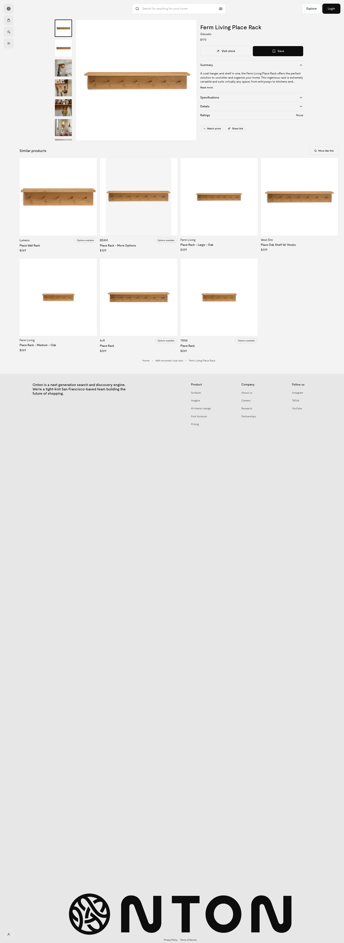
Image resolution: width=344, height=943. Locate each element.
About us (246, 392)
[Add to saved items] (91, 163)
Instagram (297, 392)
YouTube (297, 408)
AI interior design (201, 408)
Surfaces (196, 392)
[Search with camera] (220, 9)
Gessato (205, 34)
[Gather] (9, 20)
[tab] (63, 28)
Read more (206, 87)
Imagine (195, 400)
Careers (246, 400)
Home (146, 360)
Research (246, 408)
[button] (136, 80)
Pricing (195, 424)
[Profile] (9, 934)
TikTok (295, 400)
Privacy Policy (170, 940)
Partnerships (248, 416)
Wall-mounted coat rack (169, 360)
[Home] (9, 9)
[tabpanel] (136, 80)
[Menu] (9, 43)
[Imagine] (9, 32)
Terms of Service (188, 940)
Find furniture (199, 416)
